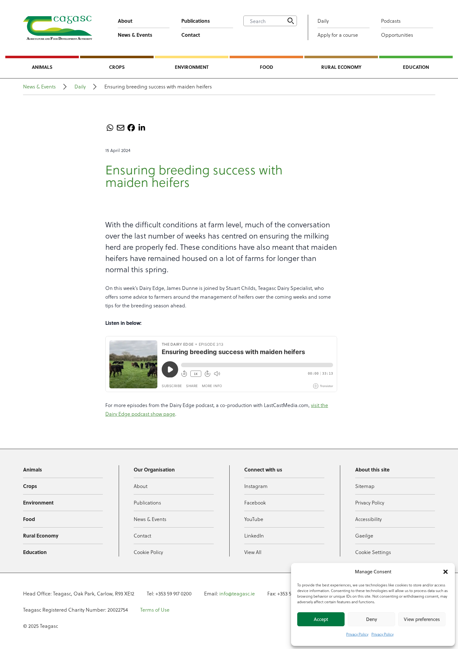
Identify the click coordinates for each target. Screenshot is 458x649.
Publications (195, 20)
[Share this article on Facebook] (131, 127)
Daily (323, 20)
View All (252, 552)
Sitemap (365, 486)
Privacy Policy (357, 634)
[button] (445, 572)
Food (266, 67)
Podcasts (391, 20)
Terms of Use (154, 609)
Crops (117, 67)
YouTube (253, 519)
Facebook (255, 502)
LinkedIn (254, 535)
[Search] (290, 21)
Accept (321, 619)
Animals (42, 67)
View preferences (422, 619)
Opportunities (397, 34)
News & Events (135, 34)
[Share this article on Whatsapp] (110, 127)
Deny (371, 619)
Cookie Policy (148, 552)
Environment (191, 67)
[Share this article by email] (120, 127)
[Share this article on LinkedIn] (141, 127)
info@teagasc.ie (237, 593)
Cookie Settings (373, 552)
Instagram (256, 486)
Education (416, 67)
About (125, 20)
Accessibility (368, 519)
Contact (190, 34)
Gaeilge (364, 535)
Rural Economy (341, 67)
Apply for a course (337, 34)
